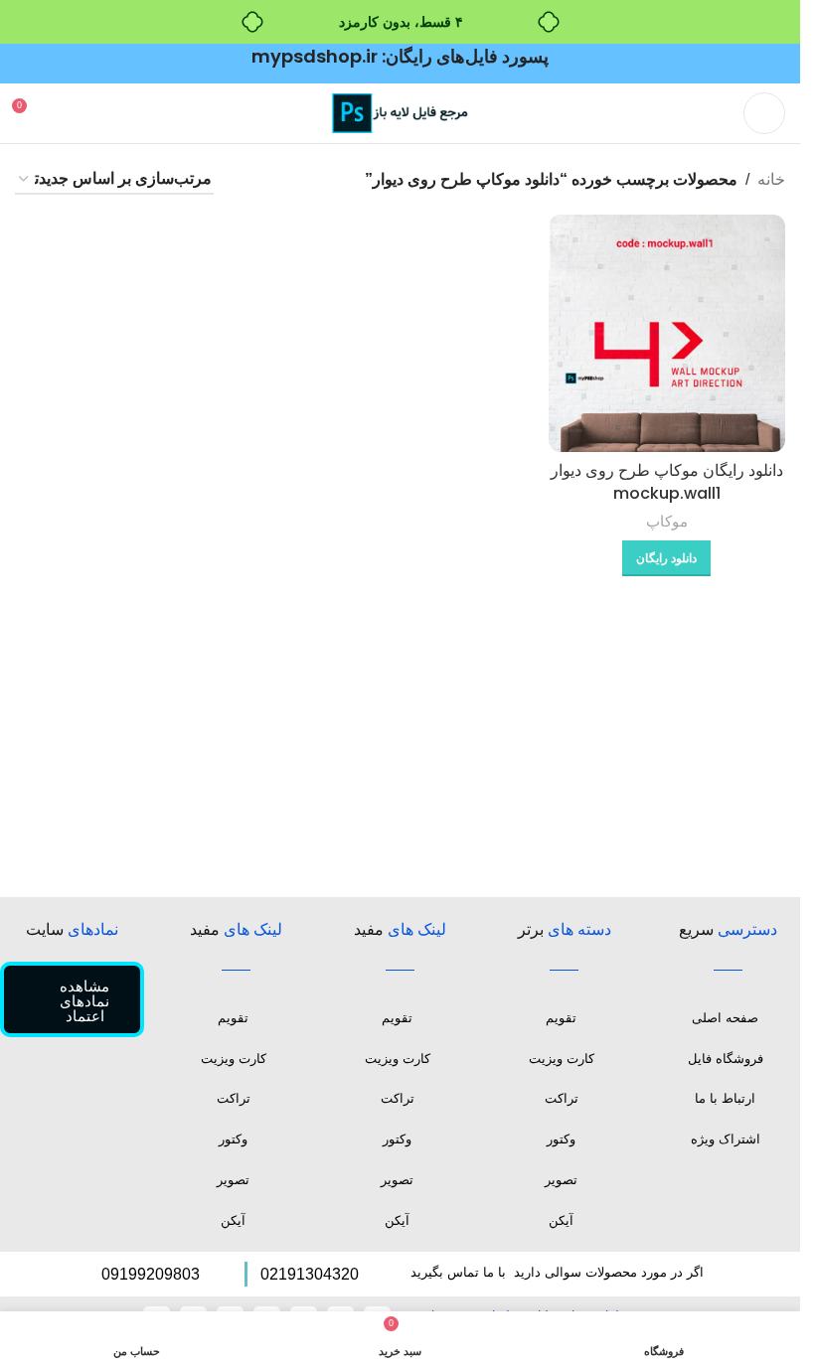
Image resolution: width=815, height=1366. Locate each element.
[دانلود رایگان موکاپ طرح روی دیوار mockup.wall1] (667, 333)
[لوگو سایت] (400, 111)
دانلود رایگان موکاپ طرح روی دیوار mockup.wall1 (667, 481)
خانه (771, 179)
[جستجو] (64, 113)
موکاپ (667, 521)
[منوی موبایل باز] (764, 113)
